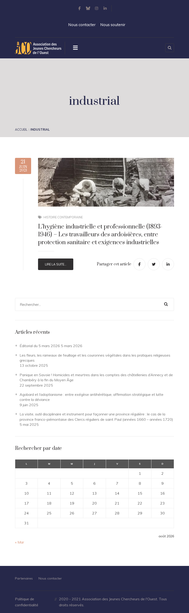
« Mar (19, 542)
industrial (40, 129)
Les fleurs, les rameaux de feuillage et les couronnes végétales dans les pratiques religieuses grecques (95, 358)
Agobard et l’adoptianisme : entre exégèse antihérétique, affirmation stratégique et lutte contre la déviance (91, 397)
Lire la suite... (55, 264)
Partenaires (24, 578)
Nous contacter (82, 24)
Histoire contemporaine (63, 217)
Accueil (21, 129)
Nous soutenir (112, 24)
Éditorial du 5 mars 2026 (40, 345)
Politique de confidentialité (26, 602)
